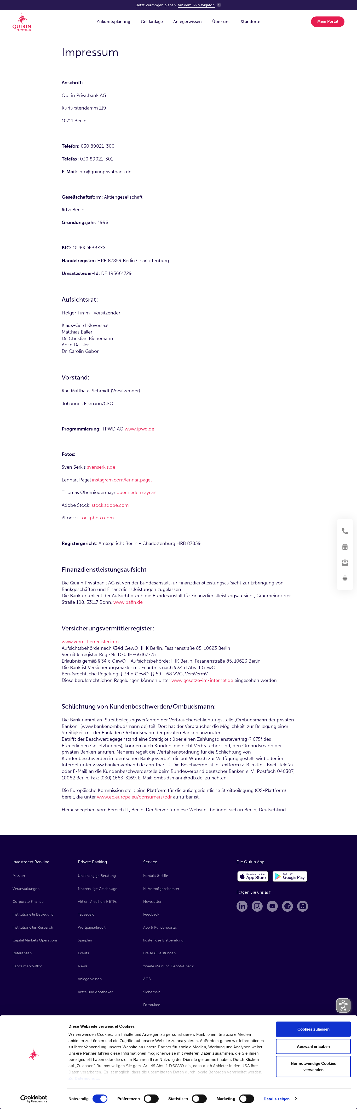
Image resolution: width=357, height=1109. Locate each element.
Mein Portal (327, 21)
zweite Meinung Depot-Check (168, 966)
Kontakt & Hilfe (155, 876)
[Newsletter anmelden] (345, 562)
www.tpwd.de (138, 429)
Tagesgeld (86, 914)
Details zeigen (277, 1098)
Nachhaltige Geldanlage (97, 889)
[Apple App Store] (253, 876)
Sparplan (85, 940)
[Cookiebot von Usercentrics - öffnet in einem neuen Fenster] (34, 1099)
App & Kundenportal (159, 927)
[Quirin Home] (22, 22)
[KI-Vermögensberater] (345, 578)
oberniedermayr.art (137, 492)
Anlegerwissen (90, 979)
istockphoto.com (95, 518)
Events (83, 953)
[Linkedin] (242, 906)
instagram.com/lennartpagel (122, 480)
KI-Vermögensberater (161, 889)
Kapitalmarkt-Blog (27, 966)
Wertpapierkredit (92, 927)
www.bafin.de (128, 602)
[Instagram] (257, 906)
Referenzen (22, 953)
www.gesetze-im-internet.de (202, 680)
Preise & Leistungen (159, 953)
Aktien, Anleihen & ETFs (97, 901)
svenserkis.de (101, 467)
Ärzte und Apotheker (95, 992)
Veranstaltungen (26, 889)
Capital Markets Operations (35, 940)
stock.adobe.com (110, 505)
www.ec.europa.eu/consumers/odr (135, 797)
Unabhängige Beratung (97, 876)
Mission (19, 876)
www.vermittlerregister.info (90, 642)
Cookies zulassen (313, 1029)
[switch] (151, 1098)
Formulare (151, 1005)
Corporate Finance (28, 901)
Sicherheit (151, 992)
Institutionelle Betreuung (33, 914)
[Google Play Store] (290, 876)
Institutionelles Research (33, 927)
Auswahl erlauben (313, 1046)
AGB (147, 979)
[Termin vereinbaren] (345, 547)
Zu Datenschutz (83, 1078)
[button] (113, 21)
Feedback (151, 914)
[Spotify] (287, 906)
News (82, 966)
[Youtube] (272, 906)
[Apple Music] (302, 906)
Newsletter (152, 901)
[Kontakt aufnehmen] (345, 531)
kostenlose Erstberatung (163, 940)
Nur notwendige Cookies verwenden (313, 1066)
